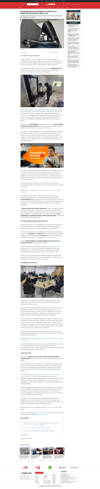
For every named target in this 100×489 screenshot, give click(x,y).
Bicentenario (37, 1)
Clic (44, 479)
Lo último (36, 7)
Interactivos (54, 479)
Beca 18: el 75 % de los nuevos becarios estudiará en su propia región (25, 456)
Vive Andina (63, 1)
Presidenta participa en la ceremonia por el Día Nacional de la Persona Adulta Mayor (73, 65)
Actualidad (42, 7)
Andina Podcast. (42, 414)
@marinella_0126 (35, 427)
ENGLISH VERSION (39, 472)
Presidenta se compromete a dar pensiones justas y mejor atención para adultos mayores (59, 457)
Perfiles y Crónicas (47, 480)
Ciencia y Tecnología (47, 481)
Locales (36, 480)
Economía (37, 479)
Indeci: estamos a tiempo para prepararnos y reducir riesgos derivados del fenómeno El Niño (73, 61)
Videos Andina (24, 445)
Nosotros (54, 483)
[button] (20, 453)
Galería (47, 7)
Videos (57, 7)
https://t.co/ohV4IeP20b (39, 424)
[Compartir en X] (28, 459)
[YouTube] (71, 4)
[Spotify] (77, 4)
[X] (66, 4)
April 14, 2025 (49, 431)
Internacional (37, 483)
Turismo (58, 1)
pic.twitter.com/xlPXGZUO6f (44, 427)
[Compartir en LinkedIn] (29, 459)
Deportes (45, 477)
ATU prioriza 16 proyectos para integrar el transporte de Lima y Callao (73, 43)
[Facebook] (64, 4)
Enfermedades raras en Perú (66, 475)
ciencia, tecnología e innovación (43, 412)
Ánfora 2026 (46, 476)
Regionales (37, 481)
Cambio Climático (47, 483)
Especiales (47, 1)
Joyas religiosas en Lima (65, 476)
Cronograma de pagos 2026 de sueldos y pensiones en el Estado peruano (73, 25)
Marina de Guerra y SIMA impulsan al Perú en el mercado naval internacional (36, 457)
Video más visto (73, 11)
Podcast (61, 7)
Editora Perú (43, 485)
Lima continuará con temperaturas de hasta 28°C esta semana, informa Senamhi (73, 47)
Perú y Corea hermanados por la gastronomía (69, 481)
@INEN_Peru (43, 423)
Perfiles (42, 1)
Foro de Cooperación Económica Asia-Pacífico (69, 477)
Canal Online (52, 7)
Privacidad (58, 485)
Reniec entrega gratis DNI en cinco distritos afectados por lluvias (73, 57)
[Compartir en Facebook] (27, 459)
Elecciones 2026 (64, 473)
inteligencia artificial (55, 246)
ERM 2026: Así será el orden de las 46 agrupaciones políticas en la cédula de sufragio (73, 35)
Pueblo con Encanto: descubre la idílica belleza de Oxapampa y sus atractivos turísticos (73, 39)
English (22, 4)
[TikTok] (80, 4)
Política (36, 477)
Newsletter (67, 7)
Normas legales (53, 1)
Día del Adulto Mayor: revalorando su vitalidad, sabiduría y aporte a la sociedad (47, 457)
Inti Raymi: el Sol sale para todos (66, 482)
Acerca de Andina (49, 485)
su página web (50, 407)
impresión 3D (24, 115)
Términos (54, 485)
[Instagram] (73, 4)
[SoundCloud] (75, 4)
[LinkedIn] (68, 4)
